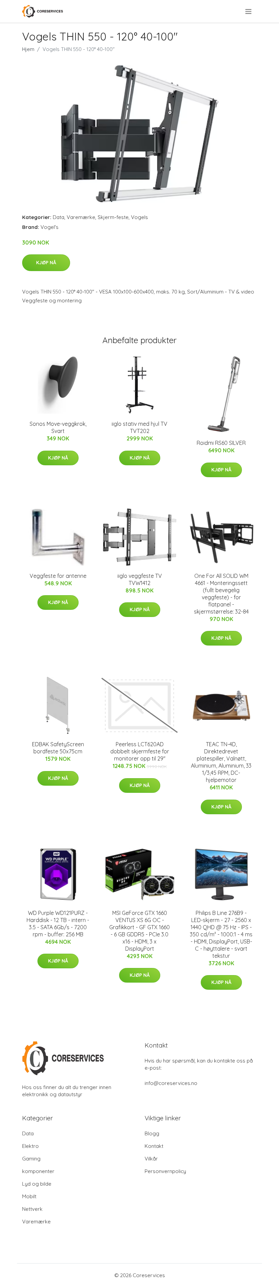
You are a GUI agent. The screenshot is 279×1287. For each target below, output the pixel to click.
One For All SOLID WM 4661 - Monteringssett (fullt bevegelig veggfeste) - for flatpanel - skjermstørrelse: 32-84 (221, 593)
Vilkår (151, 1158)
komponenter (38, 1171)
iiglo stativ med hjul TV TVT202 (139, 427)
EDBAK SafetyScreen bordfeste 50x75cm (58, 748)
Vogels (139, 217)
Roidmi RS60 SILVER (221, 442)
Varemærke (81, 217)
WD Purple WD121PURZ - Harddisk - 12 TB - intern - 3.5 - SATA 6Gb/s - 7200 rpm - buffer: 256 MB (58, 923)
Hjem (28, 49)
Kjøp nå (46, 263)
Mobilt (29, 1196)
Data (58, 217)
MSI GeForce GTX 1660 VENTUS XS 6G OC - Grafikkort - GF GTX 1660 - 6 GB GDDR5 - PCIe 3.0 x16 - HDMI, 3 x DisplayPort (139, 930)
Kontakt (154, 1146)
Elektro (30, 1146)
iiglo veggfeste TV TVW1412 (139, 579)
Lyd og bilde (36, 1184)
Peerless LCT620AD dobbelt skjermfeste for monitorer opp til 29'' (139, 751)
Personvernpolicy (165, 1171)
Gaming (31, 1158)
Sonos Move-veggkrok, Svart (58, 427)
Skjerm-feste (113, 217)
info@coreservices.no (171, 1083)
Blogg (152, 1133)
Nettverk (32, 1209)
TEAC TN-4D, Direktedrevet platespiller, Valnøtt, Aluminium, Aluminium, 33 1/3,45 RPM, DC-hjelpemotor (221, 762)
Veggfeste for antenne (58, 575)
